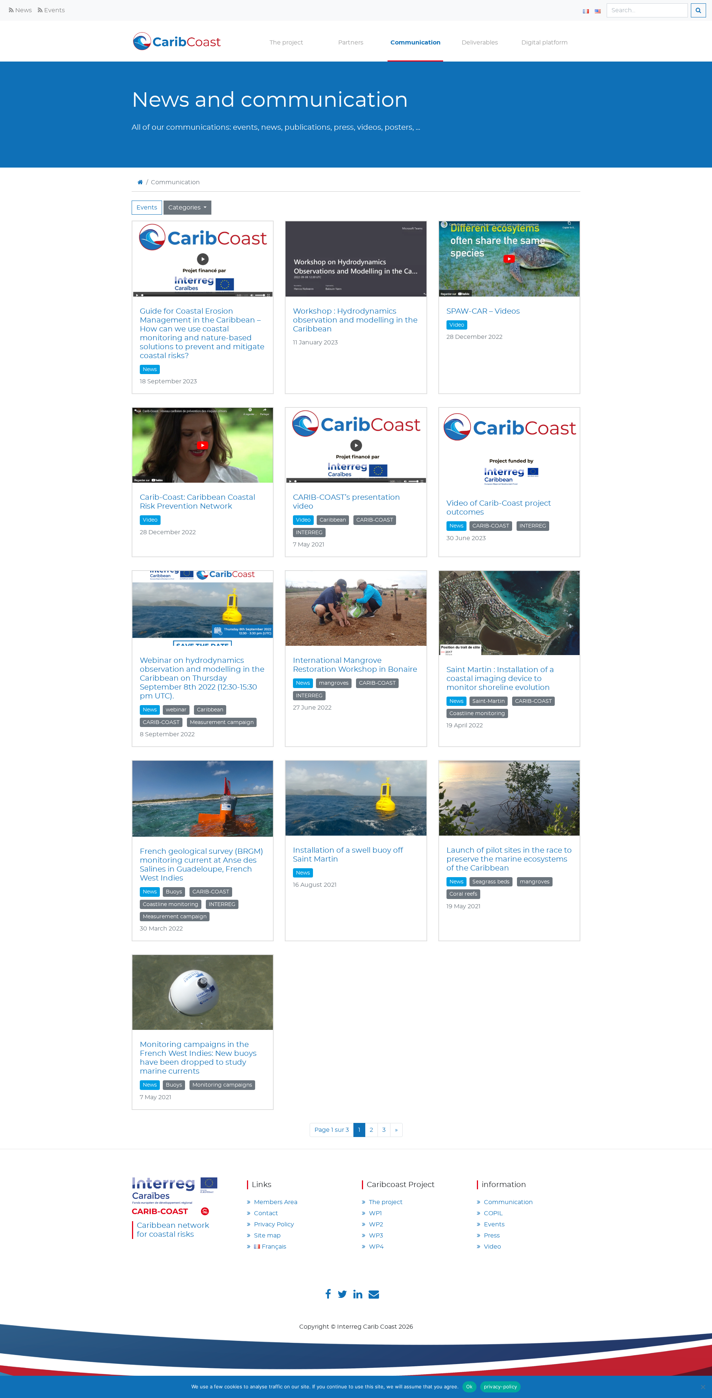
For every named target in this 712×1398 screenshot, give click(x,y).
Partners (350, 43)
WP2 (376, 1224)
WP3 (376, 1236)
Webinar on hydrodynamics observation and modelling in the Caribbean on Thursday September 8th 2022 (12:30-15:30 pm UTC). (202, 678)
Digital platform (544, 43)
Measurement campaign (222, 722)
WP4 (376, 1247)
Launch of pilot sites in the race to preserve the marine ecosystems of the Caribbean (509, 859)
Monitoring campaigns (222, 1085)
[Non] (702, 1387)
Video (456, 325)
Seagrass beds (491, 882)
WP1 (375, 1213)
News (23, 10)
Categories (185, 208)
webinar (176, 710)
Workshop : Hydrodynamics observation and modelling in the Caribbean (355, 320)
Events (54, 10)
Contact (266, 1213)
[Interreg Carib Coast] (174, 1195)
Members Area (275, 1202)
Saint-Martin (488, 701)
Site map (267, 1236)
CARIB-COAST (374, 520)
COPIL (493, 1213)
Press (492, 1236)
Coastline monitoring (477, 713)
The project (286, 43)
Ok (469, 1386)
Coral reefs (463, 894)
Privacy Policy (274, 1224)
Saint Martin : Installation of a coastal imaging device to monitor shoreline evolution (500, 678)
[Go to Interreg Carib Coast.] (140, 182)
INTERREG (309, 532)
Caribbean (333, 520)
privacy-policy (500, 1386)
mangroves (334, 683)
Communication (415, 43)
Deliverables (480, 43)
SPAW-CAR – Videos (483, 311)
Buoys (174, 892)
